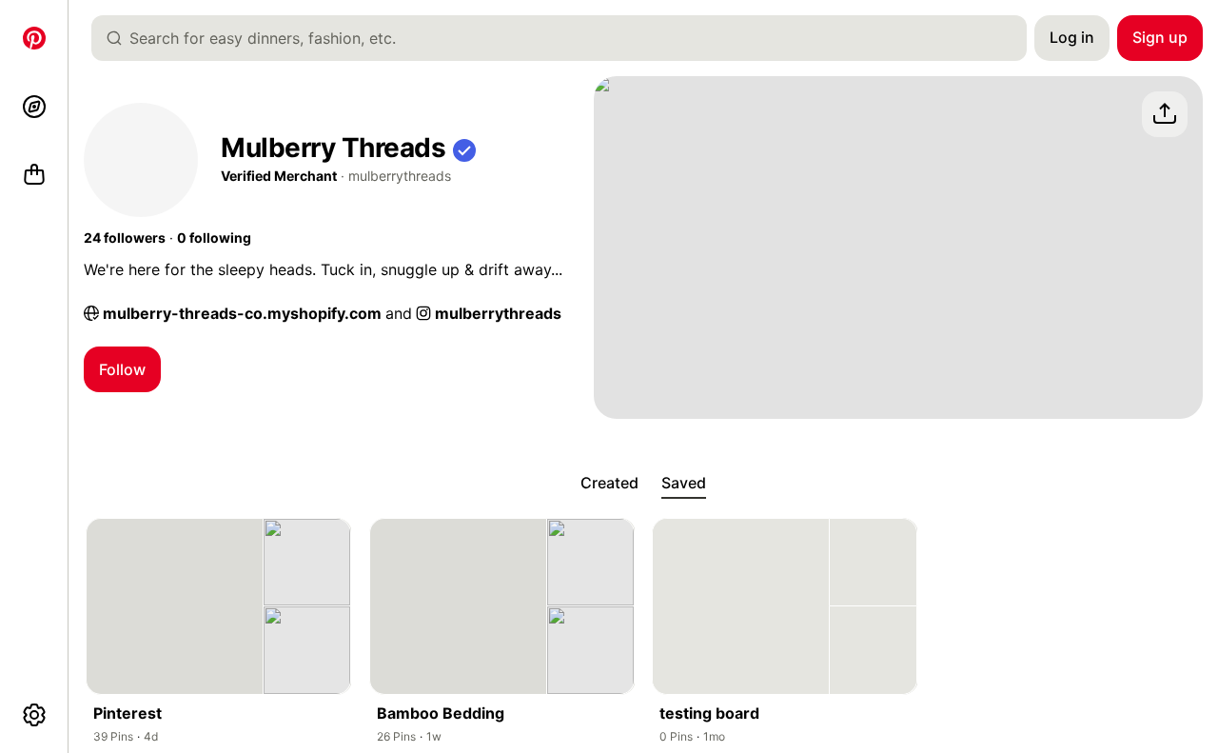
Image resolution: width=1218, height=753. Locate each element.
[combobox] (566, 38)
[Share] (1165, 114)
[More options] (34, 715)
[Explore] (34, 106)
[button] (464, 148)
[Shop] (34, 175)
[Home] (34, 38)
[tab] (609, 483)
